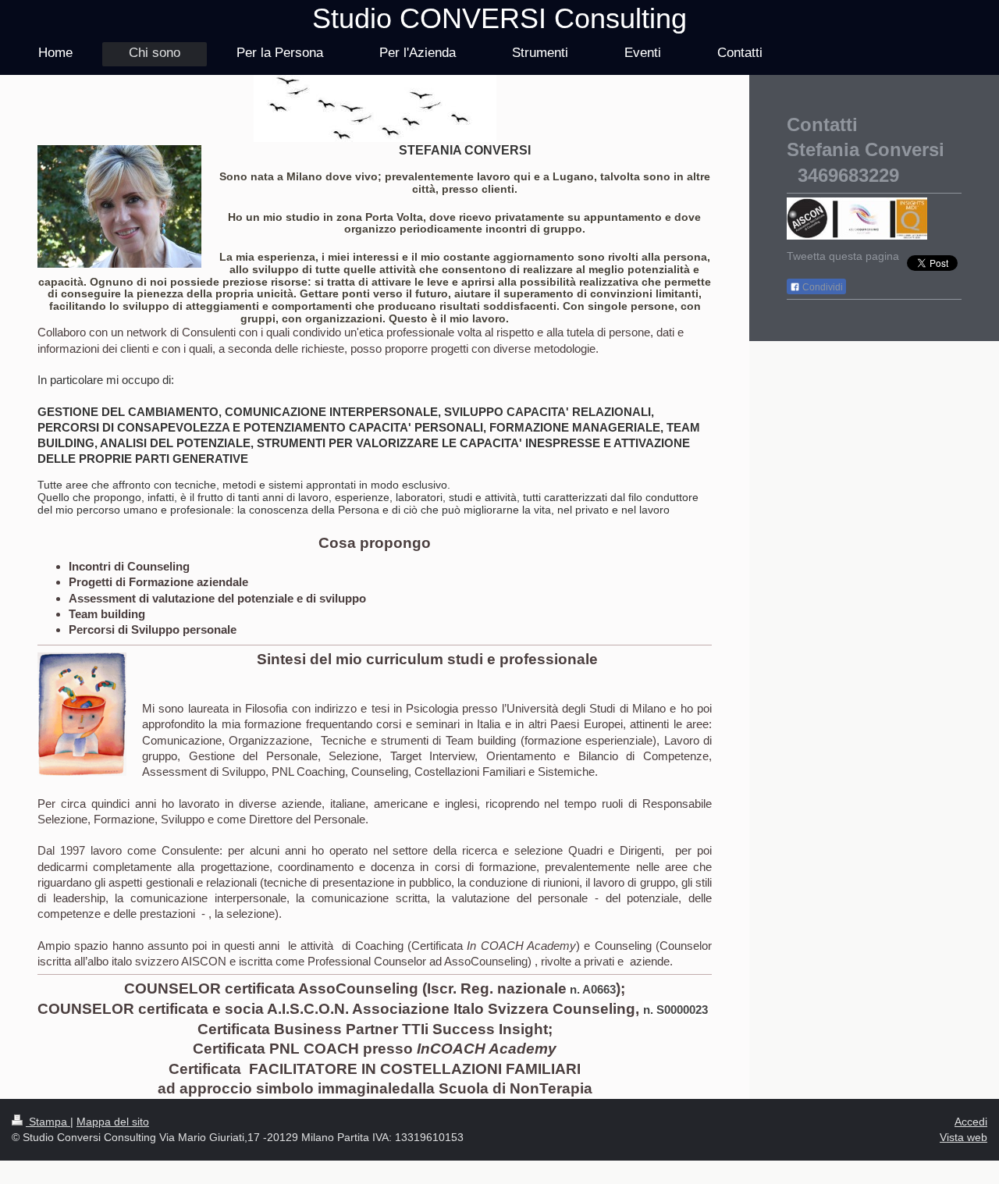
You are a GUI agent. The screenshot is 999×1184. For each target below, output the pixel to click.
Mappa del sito (112, 1121)
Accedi (971, 1121)
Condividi (821, 287)
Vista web (963, 1137)
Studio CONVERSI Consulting (499, 18)
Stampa (48, 1121)
